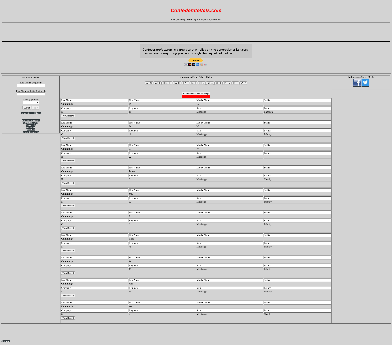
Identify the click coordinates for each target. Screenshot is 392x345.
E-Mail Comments (31, 132)
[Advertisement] (196, 30)
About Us (31, 130)
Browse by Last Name (31, 113)
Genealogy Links (30, 123)
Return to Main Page (31, 120)
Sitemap (5, 341)
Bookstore (30, 127)
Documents (31, 125)
